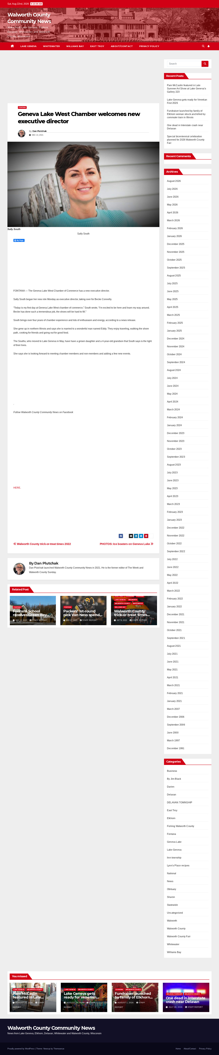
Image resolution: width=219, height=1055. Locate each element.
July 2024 (172, 378)
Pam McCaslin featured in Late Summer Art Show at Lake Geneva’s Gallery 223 (186, 88)
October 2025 (174, 260)
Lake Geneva (28, 46)
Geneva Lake (174, 842)
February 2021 (175, 693)
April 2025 (172, 307)
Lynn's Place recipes (178, 865)
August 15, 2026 (24, 1003)
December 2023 (175, 433)
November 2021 (175, 622)
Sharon (171, 897)
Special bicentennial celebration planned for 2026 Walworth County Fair (185, 139)
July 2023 (172, 472)
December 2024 (175, 338)
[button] (203, 46)
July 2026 (172, 189)
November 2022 (175, 535)
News (170, 881)
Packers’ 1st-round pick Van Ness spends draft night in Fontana (82, 615)
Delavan (171, 794)
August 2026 (174, 181)
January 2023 (174, 520)
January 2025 (174, 330)
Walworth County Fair (178, 936)
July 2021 (172, 654)
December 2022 (175, 527)
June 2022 (172, 567)
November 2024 (175, 346)
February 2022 (175, 598)
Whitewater (51, 46)
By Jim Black (174, 779)
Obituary (171, 889)
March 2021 (173, 685)
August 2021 (174, 646)
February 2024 (175, 417)
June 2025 (172, 291)
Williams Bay (75, 46)
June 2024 (172, 386)
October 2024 (174, 354)
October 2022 (174, 543)
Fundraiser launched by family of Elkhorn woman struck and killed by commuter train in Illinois (186, 114)
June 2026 (172, 197)
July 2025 (172, 283)
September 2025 (176, 267)
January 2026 (174, 236)
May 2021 (172, 669)
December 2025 (175, 244)
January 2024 (174, 425)
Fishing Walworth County (180, 826)
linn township (174, 857)
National (171, 873)
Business (172, 771)
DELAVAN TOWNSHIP (179, 802)
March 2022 (173, 590)
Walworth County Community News (51, 1028)
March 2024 (173, 409)
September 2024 (176, 362)
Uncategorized (175, 913)
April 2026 (172, 212)
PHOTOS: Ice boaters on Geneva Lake (125, 543)
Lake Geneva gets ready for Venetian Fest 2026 (80, 997)
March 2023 (173, 504)
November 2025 (175, 252)
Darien (170, 786)
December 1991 (175, 748)
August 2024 (174, 370)
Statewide (172, 905)
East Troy (97, 46)
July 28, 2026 (176, 1007)
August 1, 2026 (126, 1003)
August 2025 (174, 275)
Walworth (132, 599)
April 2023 (172, 496)
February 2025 (175, 323)
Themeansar (58, 1049)
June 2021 (172, 661)
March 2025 (173, 315)
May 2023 (172, 488)
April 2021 (172, 677)
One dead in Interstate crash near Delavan (185, 1000)
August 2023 (174, 464)
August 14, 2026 (75, 1003)
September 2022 (176, 551)
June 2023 (172, 480)
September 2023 (176, 457)
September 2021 (176, 638)
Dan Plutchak (39, 131)
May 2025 (172, 299)
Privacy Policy (149, 46)
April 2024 (172, 401)
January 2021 (174, 701)
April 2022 (172, 583)
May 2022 (172, 575)
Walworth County (122, 603)
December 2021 (175, 614)
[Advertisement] (83, 81)
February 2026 (175, 228)
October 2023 (174, 449)
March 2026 (173, 220)
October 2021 (174, 630)
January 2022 (174, 606)
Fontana (22, 107)
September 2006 (176, 724)
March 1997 (173, 740)
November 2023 (175, 441)
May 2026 (172, 204)
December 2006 (175, 717)
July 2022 (172, 559)
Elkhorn (130, 596)
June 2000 (172, 732)
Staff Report (39, 620)
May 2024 (172, 394)
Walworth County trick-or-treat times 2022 (43, 543)
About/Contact (122, 46)
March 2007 (173, 709)
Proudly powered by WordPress (21, 1049)
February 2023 (175, 512)
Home (178, 1049)
